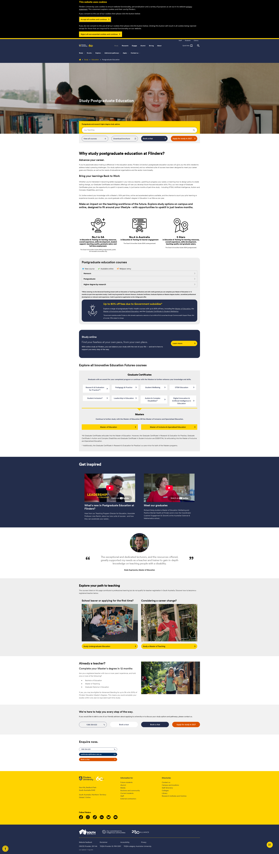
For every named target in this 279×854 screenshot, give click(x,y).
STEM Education (181, 387)
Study (86, 60)
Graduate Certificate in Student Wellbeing (162, 311)
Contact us (166, 782)
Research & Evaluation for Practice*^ (95, 388)
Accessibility (124, 842)
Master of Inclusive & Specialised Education (168, 427)
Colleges (165, 790)
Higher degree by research (95, 284)
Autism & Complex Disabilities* (152, 399)
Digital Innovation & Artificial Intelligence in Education (181, 401)
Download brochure (121, 138)
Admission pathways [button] (113, 53)
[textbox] (139, 130)
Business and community (130, 790)
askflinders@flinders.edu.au (91, 754)
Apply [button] (126, 53)
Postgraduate (89, 279)
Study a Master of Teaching (154, 646)
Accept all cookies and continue (94, 19)
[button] (188, 45)
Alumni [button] (142, 46)
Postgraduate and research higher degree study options (101, 124)
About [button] (159, 46)
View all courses (95, 138)
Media (122, 788)
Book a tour (124, 724)
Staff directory (167, 788)
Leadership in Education (124, 398)
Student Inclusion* (95, 398)
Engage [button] (134, 46)
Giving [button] (151, 46)
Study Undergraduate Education (96, 646)
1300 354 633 (91, 724)
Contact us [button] (135, 53)
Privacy (143, 842)
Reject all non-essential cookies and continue (99, 34)
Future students (126, 782)
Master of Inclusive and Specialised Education (121, 311)
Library (164, 793)
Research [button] (125, 46)
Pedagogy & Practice (123, 387)
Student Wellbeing (152, 387)
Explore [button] (99, 53)
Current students (127, 793)
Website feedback (85, 842)
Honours (87, 273)
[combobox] (139, 130)
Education (95, 60)
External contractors (128, 799)
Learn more (177, 343)
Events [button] (90, 53)
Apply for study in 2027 (182, 138)
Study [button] (116, 46)
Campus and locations (170, 785)
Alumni (123, 785)
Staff (122, 796)
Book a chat (148, 138)
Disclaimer (103, 842)
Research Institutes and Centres (174, 796)
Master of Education (183, 309)
